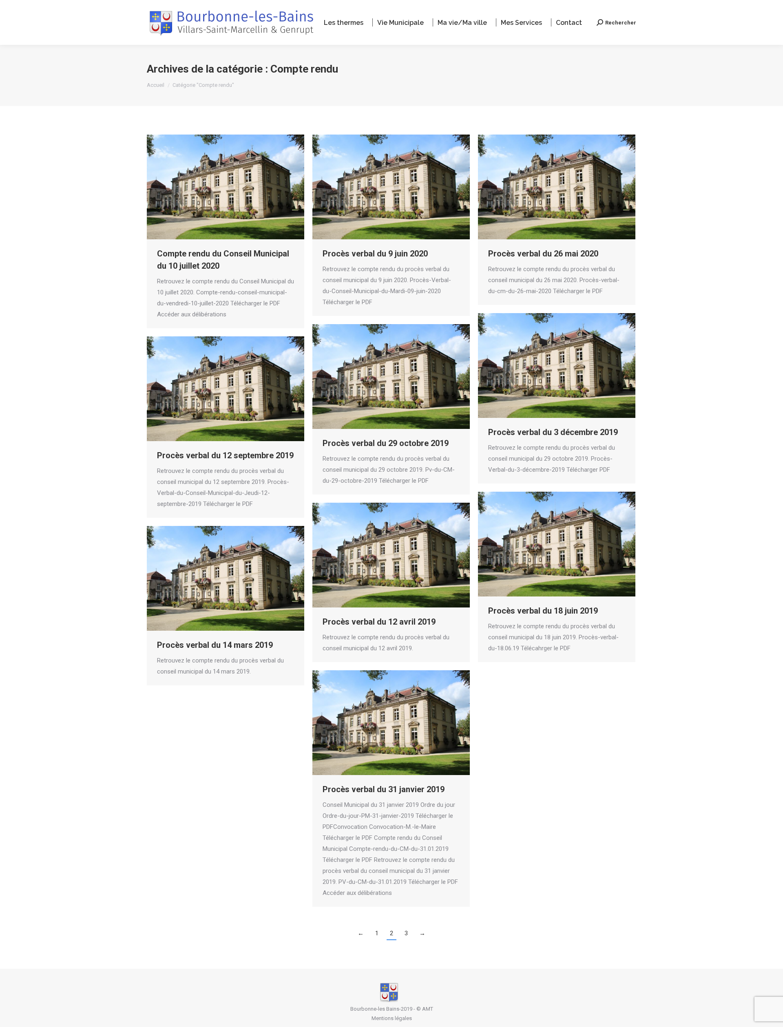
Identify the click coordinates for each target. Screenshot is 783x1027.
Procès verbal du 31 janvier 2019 (384, 789)
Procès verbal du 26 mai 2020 (543, 253)
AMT (427, 1009)
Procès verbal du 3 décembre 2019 (553, 432)
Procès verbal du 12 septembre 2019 (225, 455)
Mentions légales (392, 1018)
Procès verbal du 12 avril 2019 (379, 622)
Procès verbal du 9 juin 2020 (375, 253)
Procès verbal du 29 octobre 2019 (386, 443)
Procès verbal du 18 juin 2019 (543, 611)
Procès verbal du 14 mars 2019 (215, 645)
